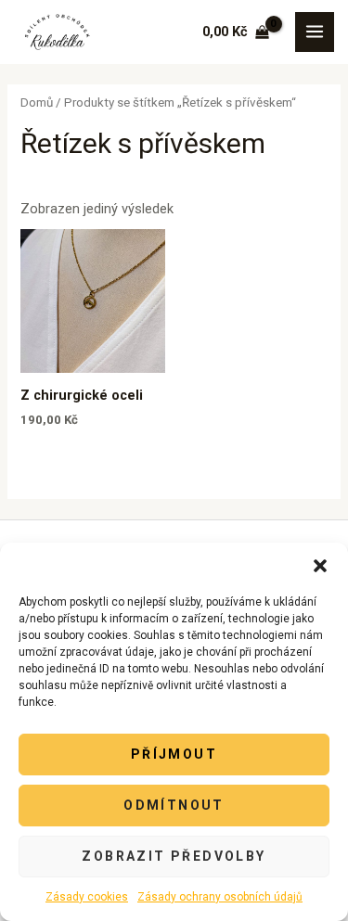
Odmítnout (174, 805)
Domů (36, 102)
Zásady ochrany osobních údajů (220, 896)
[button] (320, 565)
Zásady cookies (86, 896)
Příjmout (174, 754)
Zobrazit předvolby (173, 856)
